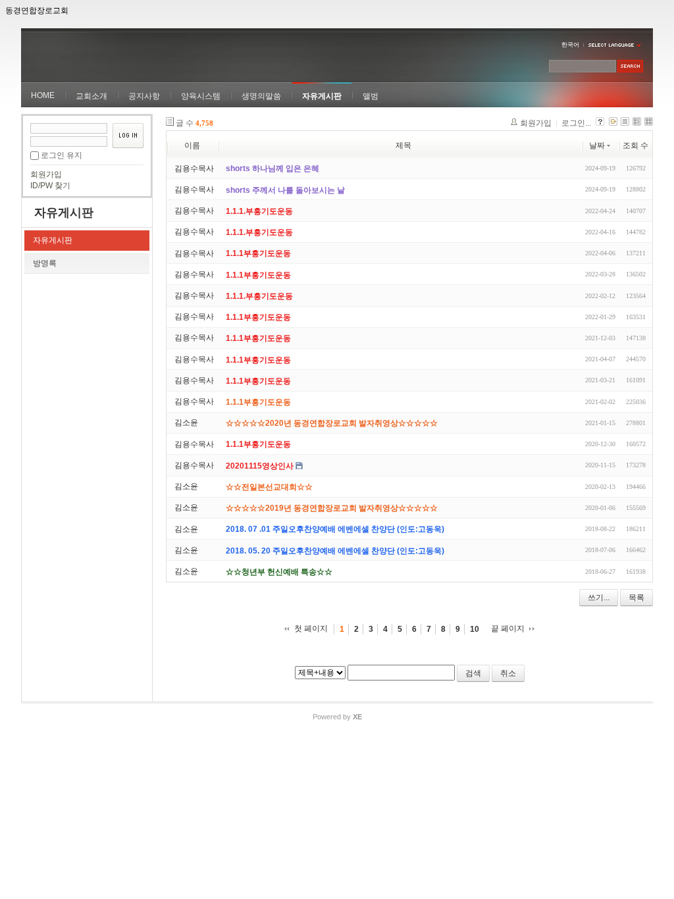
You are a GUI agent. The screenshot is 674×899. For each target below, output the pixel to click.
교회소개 (91, 96)
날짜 (597, 145)
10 (474, 629)
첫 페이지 (311, 628)
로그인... (576, 123)
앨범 (370, 96)
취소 (508, 673)
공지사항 (144, 96)
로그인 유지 (61, 155)
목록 (636, 597)
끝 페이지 (508, 628)
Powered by (337, 717)
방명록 (45, 263)
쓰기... (598, 597)
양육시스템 (200, 96)
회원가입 (46, 174)
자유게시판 (322, 96)
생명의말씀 (261, 96)
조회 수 (635, 145)
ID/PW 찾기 (50, 185)
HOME (43, 95)
